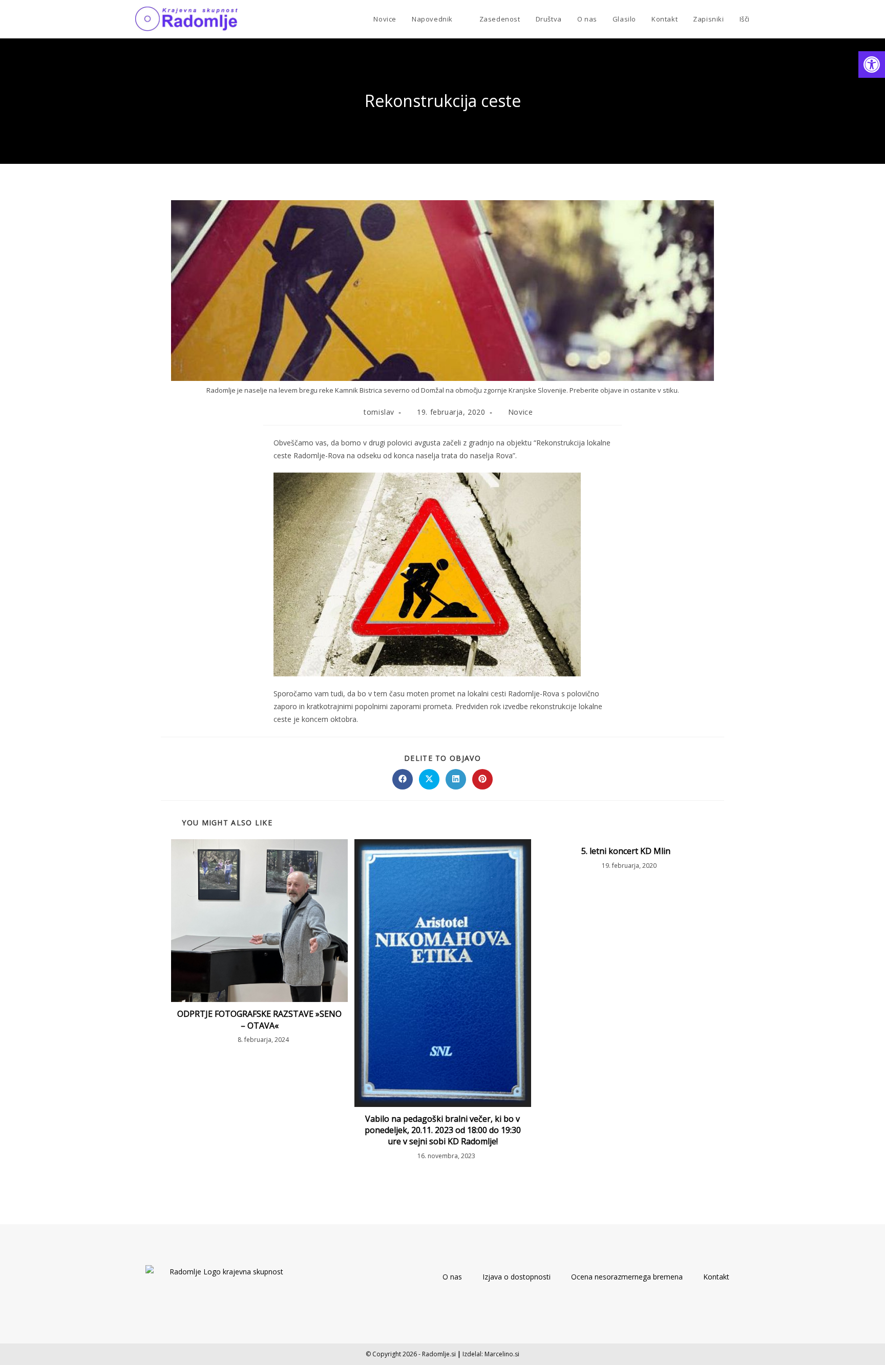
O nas (452, 1277)
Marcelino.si (501, 1354)
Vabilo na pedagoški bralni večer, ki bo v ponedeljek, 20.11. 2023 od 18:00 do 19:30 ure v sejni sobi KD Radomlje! (443, 1130)
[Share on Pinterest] (482, 779)
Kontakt (716, 1277)
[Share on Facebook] (402, 779)
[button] (871, 64)
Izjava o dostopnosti (516, 1277)
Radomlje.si (439, 1354)
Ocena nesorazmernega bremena (627, 1277)
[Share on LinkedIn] (456, 779)
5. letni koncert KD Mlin (625, 851)
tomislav (379, 412)
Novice (520, 412)
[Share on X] (429, 779)
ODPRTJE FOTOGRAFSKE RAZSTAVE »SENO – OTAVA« (259, 1019)
